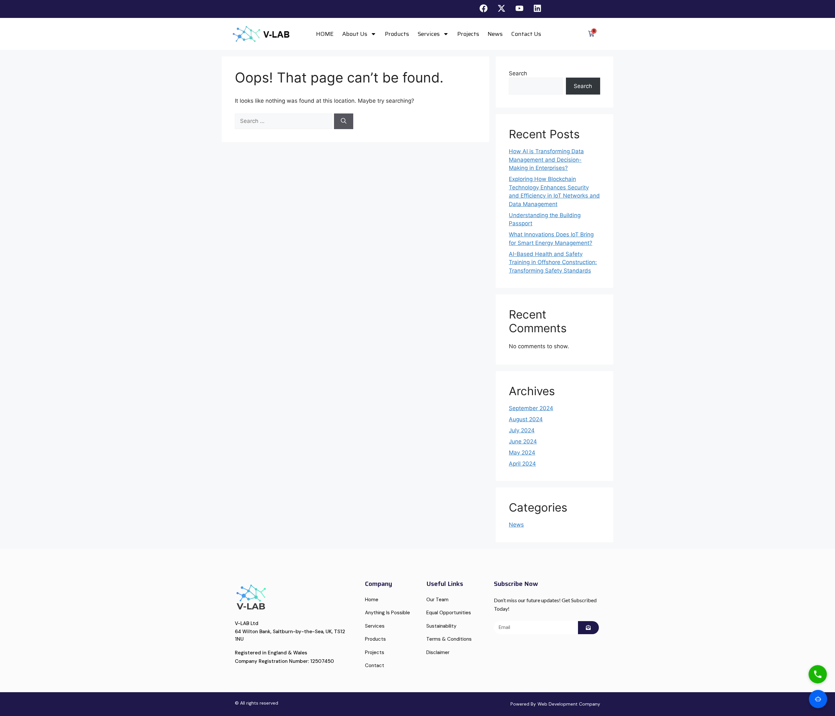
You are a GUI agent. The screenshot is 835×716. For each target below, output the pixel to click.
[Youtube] (519, 8)
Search (518, 73)
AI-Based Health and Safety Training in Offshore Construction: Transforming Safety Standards (553, 262)
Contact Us (526, 33)
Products (397, 33)
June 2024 (523, 441)
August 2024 (526, 419)
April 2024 (522, 463)
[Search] (343, 121)
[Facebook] (484, 8)
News (495, 33)
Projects (468, 33)
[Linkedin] (537, 8)
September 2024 (531, 408)
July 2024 (522, 430)
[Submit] (588, 627)
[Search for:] (284, 121)
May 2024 (522, 452)
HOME (325, 33)
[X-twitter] (501, 8)
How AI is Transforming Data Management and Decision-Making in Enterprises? (546, 159)
